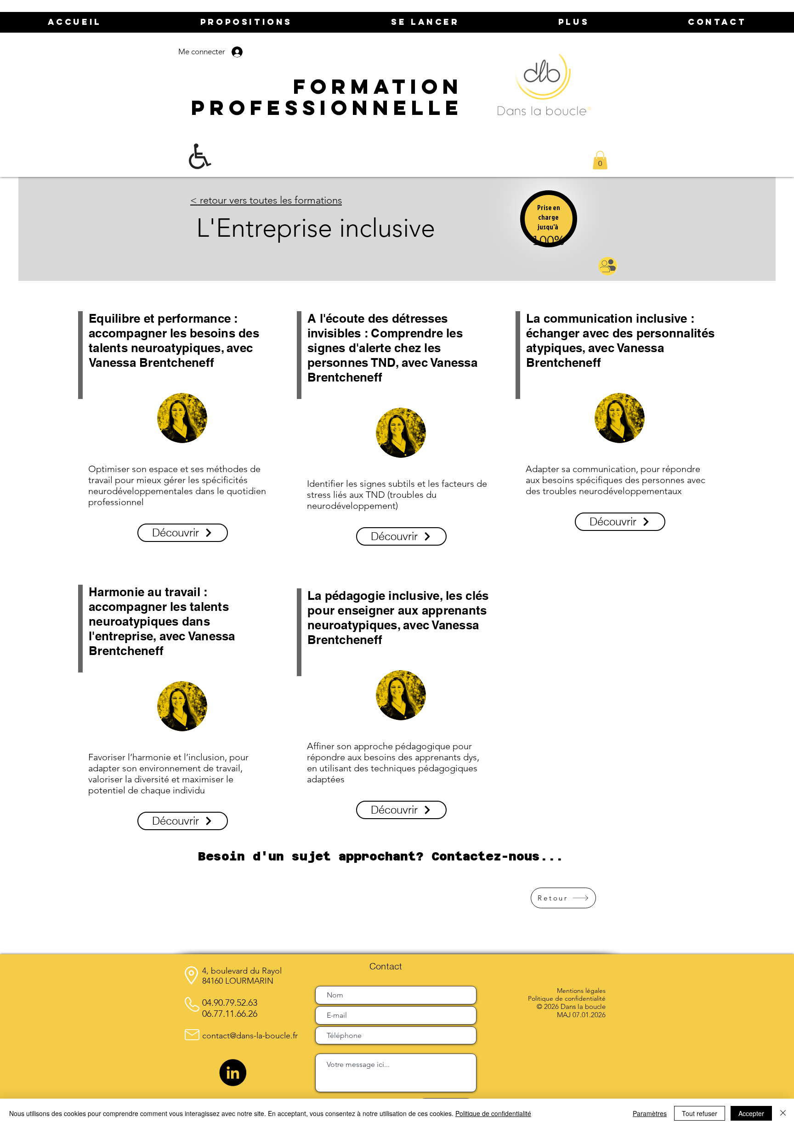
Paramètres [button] (650, 1113)
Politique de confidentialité (493, 1113)
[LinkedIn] (232, 1072)
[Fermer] (782, 1113)
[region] (548, 228)
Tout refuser (699, 1113)
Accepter (751, 1113)
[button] (600, 160)
